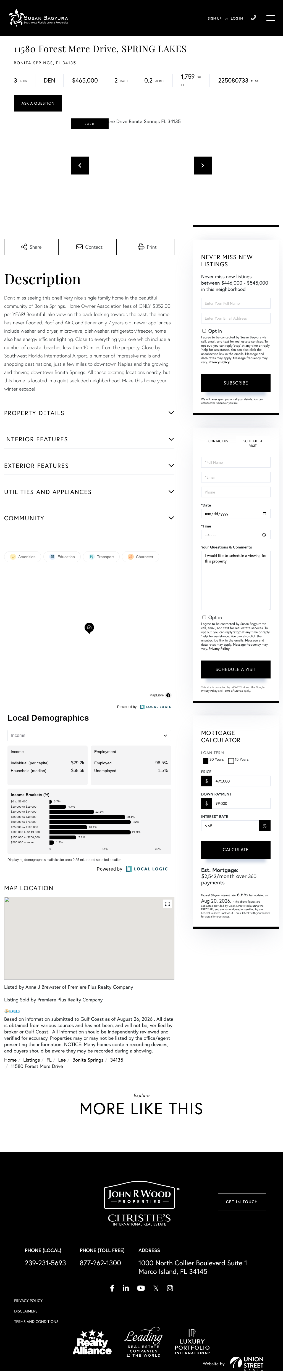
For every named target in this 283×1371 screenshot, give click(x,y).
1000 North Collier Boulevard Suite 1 (192, 1267)
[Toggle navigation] (270, 18)
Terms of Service (233, 691)
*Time (206, 526)
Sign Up (214, 18)
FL (48, 1060)
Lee (62, 1060)
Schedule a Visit (253, 443)
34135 (116, 1060)
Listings (31, 1060)
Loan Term (212, 752)
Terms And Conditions (36, 1321)
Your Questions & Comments (226, 547)
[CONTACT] (38, 103)
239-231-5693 (253, 18)
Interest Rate (214, 816)
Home (10, 1060)
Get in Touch (242, 1202)
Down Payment (216, 794)
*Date (206, 505)
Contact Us (218, 441)
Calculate (236, 849)
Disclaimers (25, 1311)
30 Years (216, 759)
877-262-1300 (100, 1263)
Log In (237, 18)
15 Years (242, 759)
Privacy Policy (219, 362)
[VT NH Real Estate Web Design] (246, 1364)
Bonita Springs (87, 1060)
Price (206, 771)
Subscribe (236, 383)
